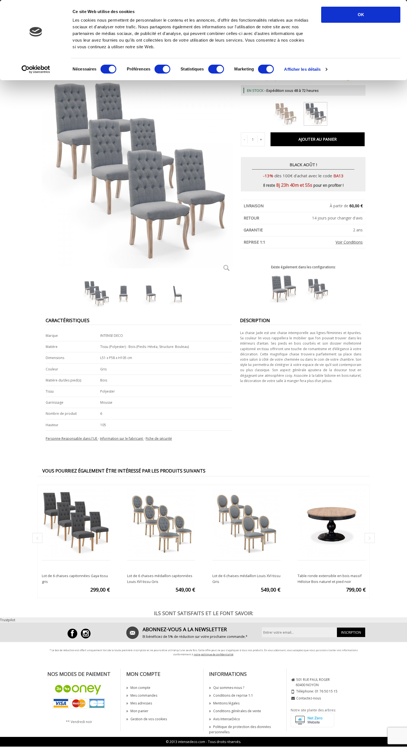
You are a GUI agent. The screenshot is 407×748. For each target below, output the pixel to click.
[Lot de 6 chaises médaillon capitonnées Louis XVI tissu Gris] (161, 523)
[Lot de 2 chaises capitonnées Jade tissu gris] (286, 288)
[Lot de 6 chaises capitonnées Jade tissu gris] (318, 112)
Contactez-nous (308, 698)
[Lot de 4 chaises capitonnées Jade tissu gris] (320, 288)
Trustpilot (7, 620)
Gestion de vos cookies (148, 719)
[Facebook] (72, 633)
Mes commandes (143, 695)
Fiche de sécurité (159, 438)
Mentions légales (226, 703)
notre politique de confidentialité (213, 654)
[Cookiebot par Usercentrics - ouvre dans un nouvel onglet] (36, 69)
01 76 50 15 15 (326, 691)
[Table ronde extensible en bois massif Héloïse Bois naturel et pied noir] (332, 523)
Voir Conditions (349, 242)
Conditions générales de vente (237, 711)
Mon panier (139, 711)
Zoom (226, 267)
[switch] (162, 69)
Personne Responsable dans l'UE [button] (72, 438)
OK (361, 14)
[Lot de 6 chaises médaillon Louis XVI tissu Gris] (246, 523)
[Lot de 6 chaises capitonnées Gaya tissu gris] (76, 523)
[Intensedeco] (86, 633)
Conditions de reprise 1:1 (233, 695)
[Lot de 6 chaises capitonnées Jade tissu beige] (288, 112)
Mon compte (140, 687)
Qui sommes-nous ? (228, 687)
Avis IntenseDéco (226, 719)
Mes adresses (141, 703)
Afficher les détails (302, 69)
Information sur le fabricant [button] (122, 438)
